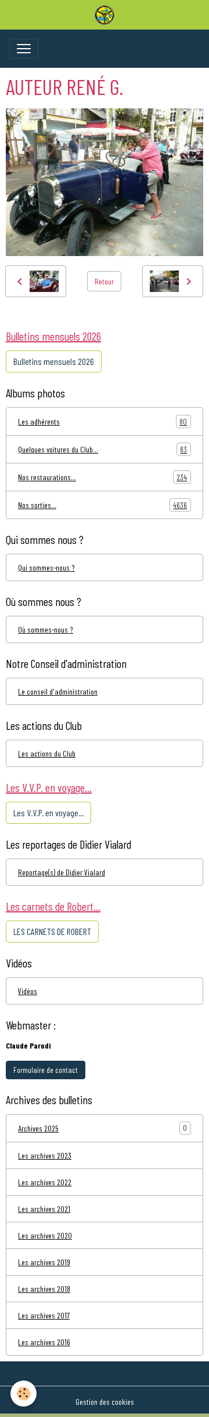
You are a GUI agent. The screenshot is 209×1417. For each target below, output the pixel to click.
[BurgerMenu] (23, 49)
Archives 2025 (38, 1128)
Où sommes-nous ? (45, 629)
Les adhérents (102, 422)
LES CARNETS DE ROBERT (52, 931)
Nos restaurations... (102, 477)
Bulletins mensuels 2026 (53, 361)
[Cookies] (23, 1394)
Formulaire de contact (45, 1070)
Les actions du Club (46, 753)
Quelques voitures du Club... (102, 449)
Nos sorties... (102, 505)
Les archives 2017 (44, 1315)
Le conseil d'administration (58, 691)
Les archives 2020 (45, 1235)
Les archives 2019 (44, 1262)
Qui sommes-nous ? (46, 567)
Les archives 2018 (44, 1289)
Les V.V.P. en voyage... (48, 812)
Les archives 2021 (44, 1209)
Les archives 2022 (44, 1182)
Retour (104, 281)
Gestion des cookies (104, 1402)
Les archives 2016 (44, 1342)
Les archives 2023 (44, 1155)
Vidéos (27, 991)
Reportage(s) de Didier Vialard (61, 872)
